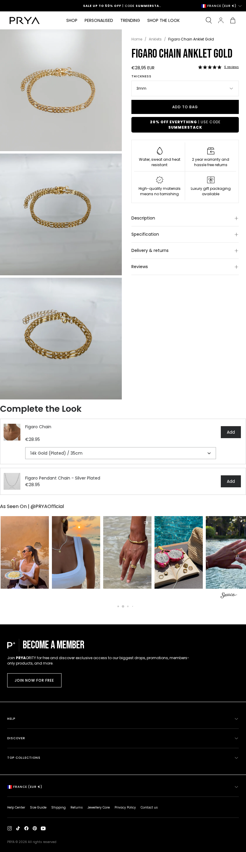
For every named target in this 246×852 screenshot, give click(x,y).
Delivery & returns (150, 250)
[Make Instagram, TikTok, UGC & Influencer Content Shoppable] (228, 596)
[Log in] (220, 20)
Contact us (149, 807)
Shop (71, 20)
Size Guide (38, 807)
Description (143, 218)
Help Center (16, 807)
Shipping (58, 807)
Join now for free (34, 680)
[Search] (208, 20)
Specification (145, 234)
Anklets (155, 39)
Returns (76, 807)
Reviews (139, 267)
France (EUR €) (221, 6)
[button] (210, 67)
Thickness (141, 76)
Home (136, 39)
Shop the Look (163, 20)
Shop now (149, 6)
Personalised (99, 20)
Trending (130, 20)
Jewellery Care (99, 807)
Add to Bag (185, 106)
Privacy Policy (125, 807)
